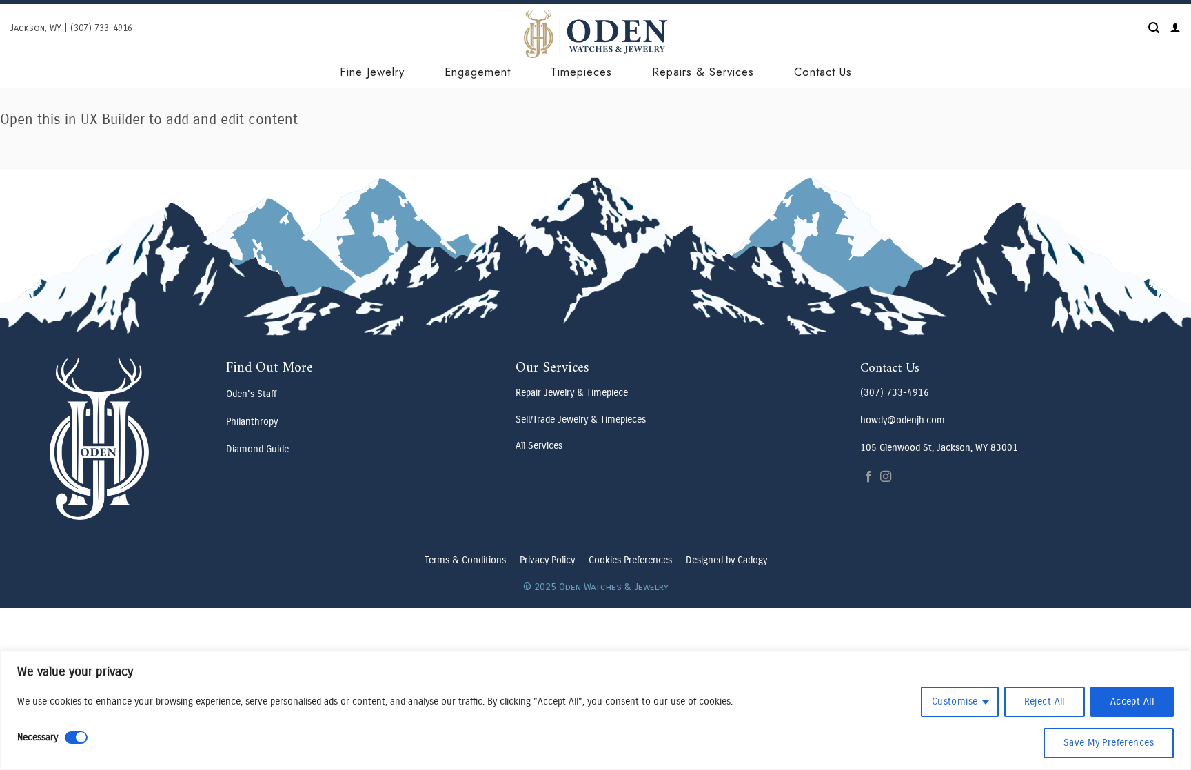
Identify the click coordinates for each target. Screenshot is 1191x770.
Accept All (1132, 701)
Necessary (37, 737)
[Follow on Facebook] (868, 477)
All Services (539, 446)
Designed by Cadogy (726, 560)
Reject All (1044, 701)
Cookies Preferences (630, 560)
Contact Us (823, 71)
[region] (595, 710)
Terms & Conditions (465, 560)
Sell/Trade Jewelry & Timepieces (581, 419)
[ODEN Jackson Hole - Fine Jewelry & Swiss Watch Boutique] (595, 34)
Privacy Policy (547, 560)
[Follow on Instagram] (885, 477)
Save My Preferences (1108, 743)
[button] (1153, 27)
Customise (955, 701)
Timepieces (581, 71)
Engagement (478, 71)
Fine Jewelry (372, 71)
